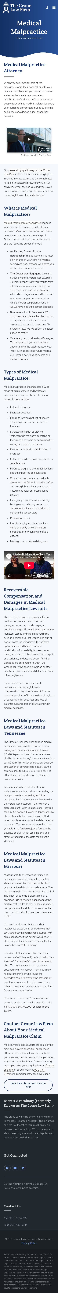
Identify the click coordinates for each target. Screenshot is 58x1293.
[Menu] (53, 7)
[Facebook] (7, 1168)
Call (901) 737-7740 (15, 1218)
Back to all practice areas (30, 38)
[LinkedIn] (23, 1168)
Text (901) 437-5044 (15, 1225)
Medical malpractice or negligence (22, 223)
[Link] (17, 7)
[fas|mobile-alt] (47, 7)
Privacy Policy (29, 1243)
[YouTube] (15, 1168)
